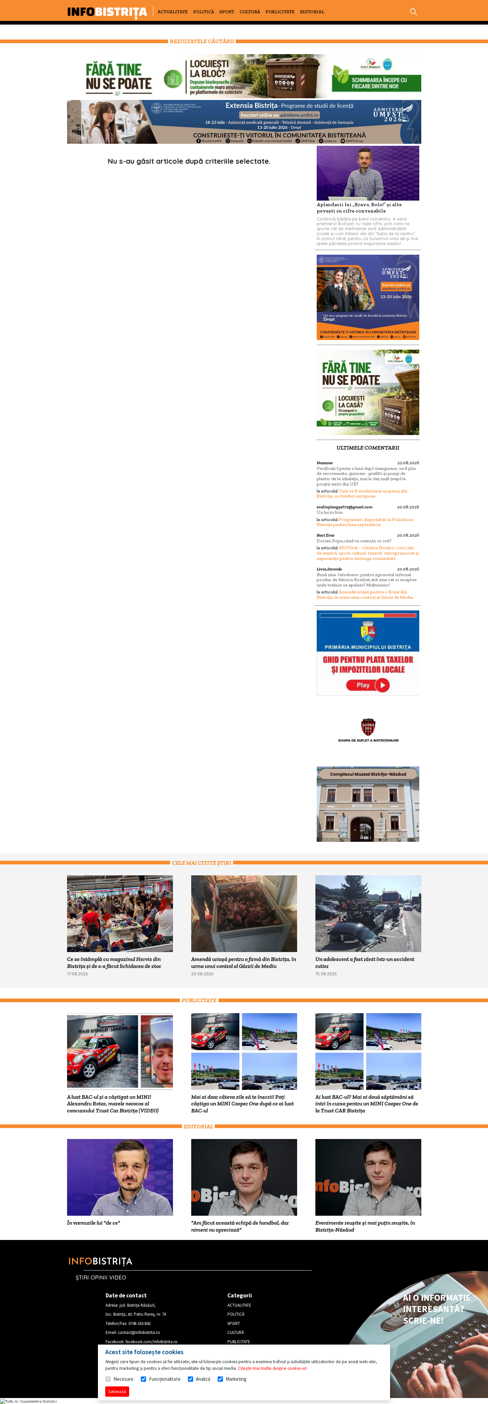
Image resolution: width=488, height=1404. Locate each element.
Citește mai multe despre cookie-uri (272, 1368)
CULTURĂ (250, 11)
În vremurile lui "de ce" (93, 1222)
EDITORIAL (312, 11)
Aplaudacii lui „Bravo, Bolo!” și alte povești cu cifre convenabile (359, 208)
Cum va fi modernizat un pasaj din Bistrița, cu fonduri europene (362, 493)
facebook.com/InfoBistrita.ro (151, 1342)
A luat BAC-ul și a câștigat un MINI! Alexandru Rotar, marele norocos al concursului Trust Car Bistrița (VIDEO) (113, 1104)
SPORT (226, 11)
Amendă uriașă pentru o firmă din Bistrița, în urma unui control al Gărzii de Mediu (365, 594)
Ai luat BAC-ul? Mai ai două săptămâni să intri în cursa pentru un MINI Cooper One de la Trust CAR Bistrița (366, 1104)
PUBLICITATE (280, 11)
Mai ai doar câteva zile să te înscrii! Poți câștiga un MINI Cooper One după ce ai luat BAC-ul (242, 1104)
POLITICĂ (203, 11)
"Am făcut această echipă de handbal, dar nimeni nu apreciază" (240, 1226)
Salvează (117, 1391)
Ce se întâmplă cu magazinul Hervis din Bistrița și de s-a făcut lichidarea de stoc (114, 962)
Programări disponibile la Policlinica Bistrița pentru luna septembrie (365, 522)
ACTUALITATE (172, 11)
